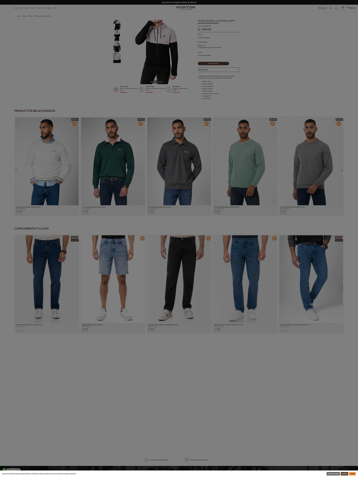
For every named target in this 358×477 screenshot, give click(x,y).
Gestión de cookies (333, 473)
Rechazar (344, 473)
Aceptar (352, 473)
